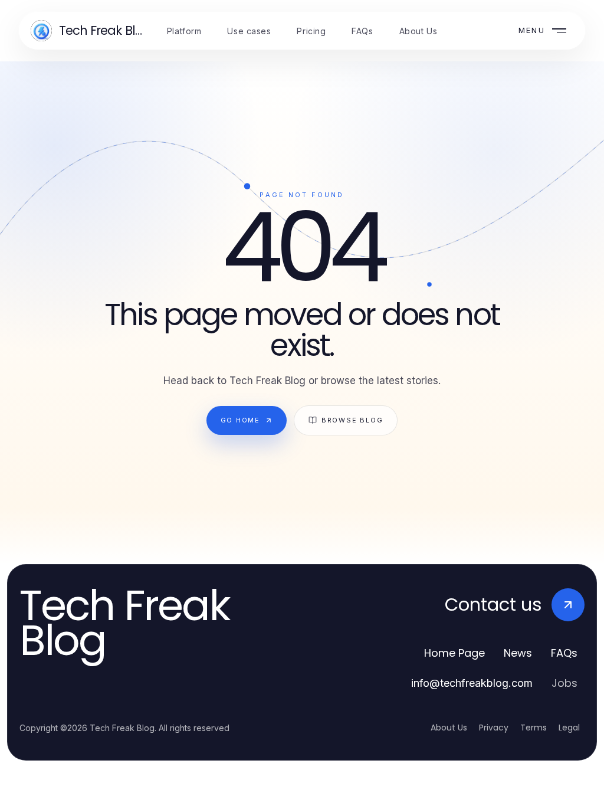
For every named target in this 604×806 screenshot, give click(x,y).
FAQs (564, 653)
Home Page (454, 653)
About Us (449, 727)
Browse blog (352, 420)
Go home (240, 420)
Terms (533, 727)
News (518, 653)
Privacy (493, 727)
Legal (569, 727)
